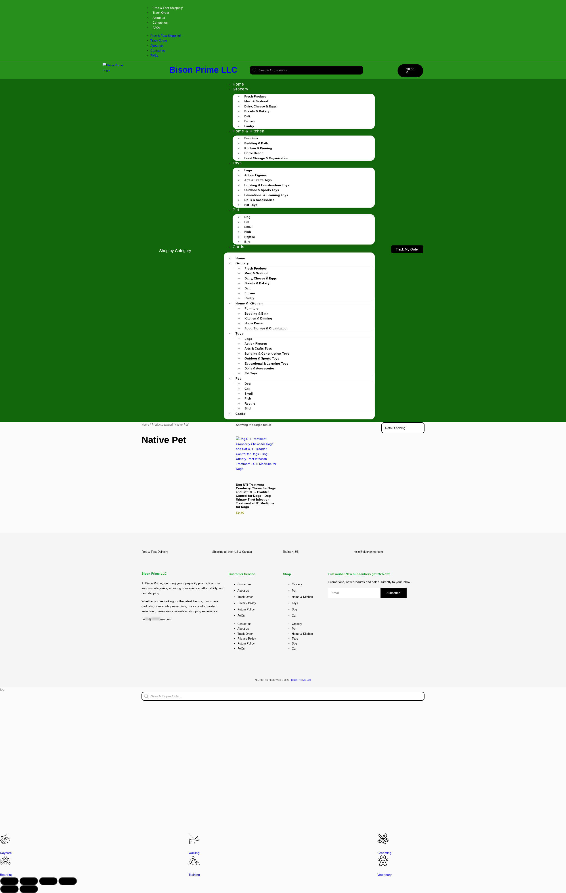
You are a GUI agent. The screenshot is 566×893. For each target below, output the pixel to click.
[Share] (48, 881)
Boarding (6, 874)
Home (238, 84)
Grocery (240, 89)
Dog (247, 217)
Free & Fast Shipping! (168, 8)
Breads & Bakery (256, 111)
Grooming (384, 853)
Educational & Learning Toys (266, 195)
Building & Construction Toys (266, 185)
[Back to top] (405, 528)
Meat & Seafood (256, 101)
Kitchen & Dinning (258, 148)
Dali (247, 116)
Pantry (249, 126)
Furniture (251, 138)
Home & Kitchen (248, 131)
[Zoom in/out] (9, 881)
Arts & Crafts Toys (258, 180)
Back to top (405, 532)
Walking (194, 853)
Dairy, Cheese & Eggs (260, 106)
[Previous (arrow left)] (9, 889)
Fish (247, 231)
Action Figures (255, 175)
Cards (238, 247)
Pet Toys (250, 205)
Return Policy (246, 609)
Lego (248, 170)
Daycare (6, 853)
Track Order (161, 12)
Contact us (160, 22)
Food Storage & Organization (266, 158)
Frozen (249, 121)
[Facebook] (266, 666)
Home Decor (253, 153)
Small (248, 227)
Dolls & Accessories (259, 200)
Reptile (249, 237)
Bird (247, 241)
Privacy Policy (246, 603)
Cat (246, 222)
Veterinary (384, 874)
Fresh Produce (255, 96)
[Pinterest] (406, 7)
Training (194, 874)
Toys (237, 163)
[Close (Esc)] (67, 881)
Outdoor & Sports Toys (261, 190)
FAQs (156, 27)
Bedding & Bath (256, 143)
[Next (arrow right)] (28, 889)
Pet (236, 210)
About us (159, 17)
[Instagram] (382, 7)
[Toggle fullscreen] (28, 881)
